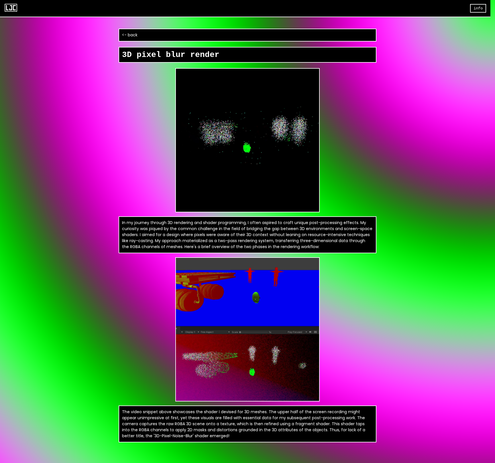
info (478, 8)
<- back (130, 35)
